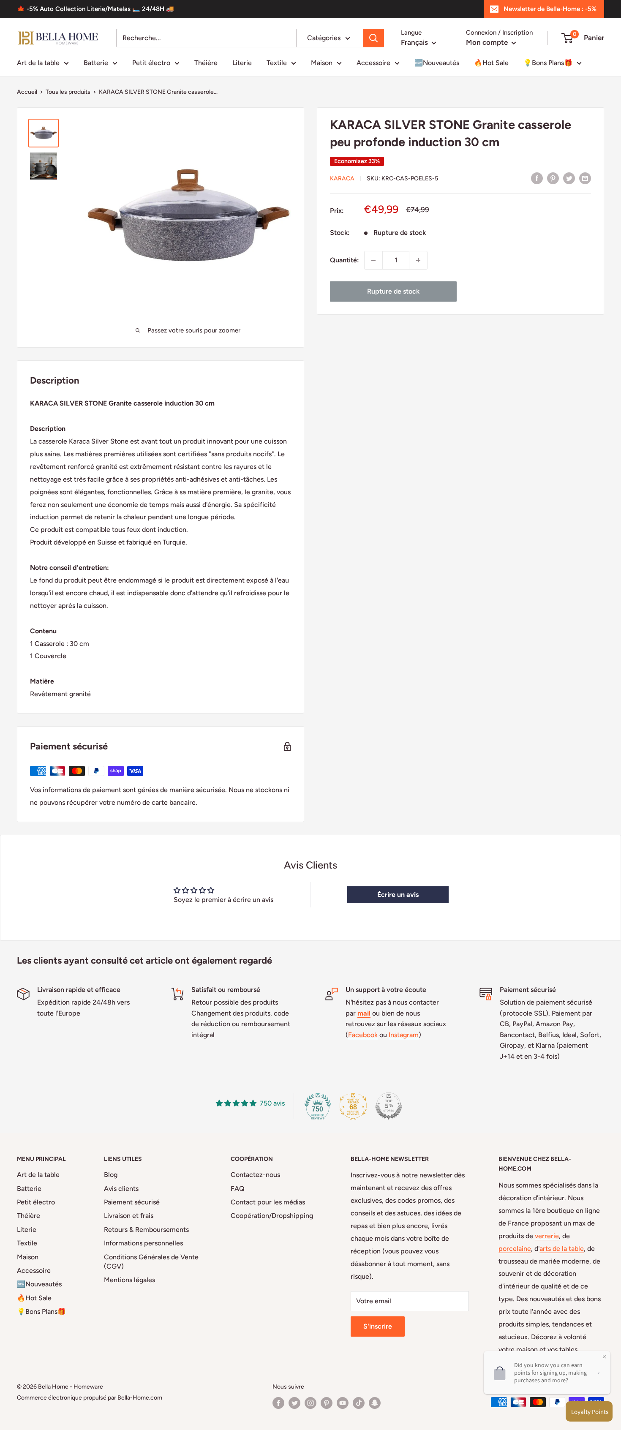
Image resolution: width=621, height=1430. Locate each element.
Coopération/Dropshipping (272, 1216)
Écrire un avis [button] (398, 895)
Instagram (404, 1035)
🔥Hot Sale (491, 63)
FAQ (238, 1189)
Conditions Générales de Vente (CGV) (151, 1261)
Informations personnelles (143, 1243)
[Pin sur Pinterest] (553, 178)
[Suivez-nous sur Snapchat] (375, 1403)
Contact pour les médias (268, 1202)
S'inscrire (377, 1326)
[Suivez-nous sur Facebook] (278, 1403)
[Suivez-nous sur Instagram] (310, 1403)
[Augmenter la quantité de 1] (418, 260)
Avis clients (121, 1189)
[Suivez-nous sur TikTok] (359, 1403)
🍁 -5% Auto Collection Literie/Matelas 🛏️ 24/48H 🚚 (95, 9)
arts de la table (561, 1249)
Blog (110, 1175)
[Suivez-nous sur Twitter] (294, 1403)
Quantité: (344, 260)
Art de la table (38, 63)
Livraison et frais (128, 1216)
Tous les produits (68, 91)
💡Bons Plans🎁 (547, 63)
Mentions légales (129, 1280)
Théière (206, 63)
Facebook (363, 1035)
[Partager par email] (585, 178)
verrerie (547, 1236)
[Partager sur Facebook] (537, 178)
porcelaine (514, 1249)
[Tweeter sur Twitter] (569, 178)
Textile (277, 63)
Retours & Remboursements (146, 1230)
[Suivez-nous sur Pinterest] (326, 1403)
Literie (242, 63)
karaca (342, 178)
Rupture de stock (393, 291)
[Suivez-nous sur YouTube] (343, 1403)
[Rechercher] (373, 38)
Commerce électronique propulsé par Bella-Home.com (89, 1397)
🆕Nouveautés (436, 63)
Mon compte (487, 42)
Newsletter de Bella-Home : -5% (550, 9)
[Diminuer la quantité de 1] (373, 260)
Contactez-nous (255, 1175)
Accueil (27, 91)
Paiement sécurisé (132, 1202)
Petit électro (151, 63)
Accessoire (373, 63)
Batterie (96, 63)
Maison (321, 63)
